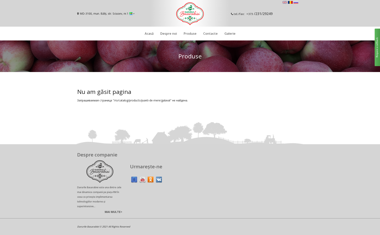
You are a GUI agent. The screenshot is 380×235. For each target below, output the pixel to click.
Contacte (210, 33)
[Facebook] (134, 179)
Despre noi (168, 33)
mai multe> (113, 212)
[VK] (159, 179)
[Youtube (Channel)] (142, 179)
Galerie (230, 33)
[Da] (150, 179)
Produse (190, 33)
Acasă (149, 33)
